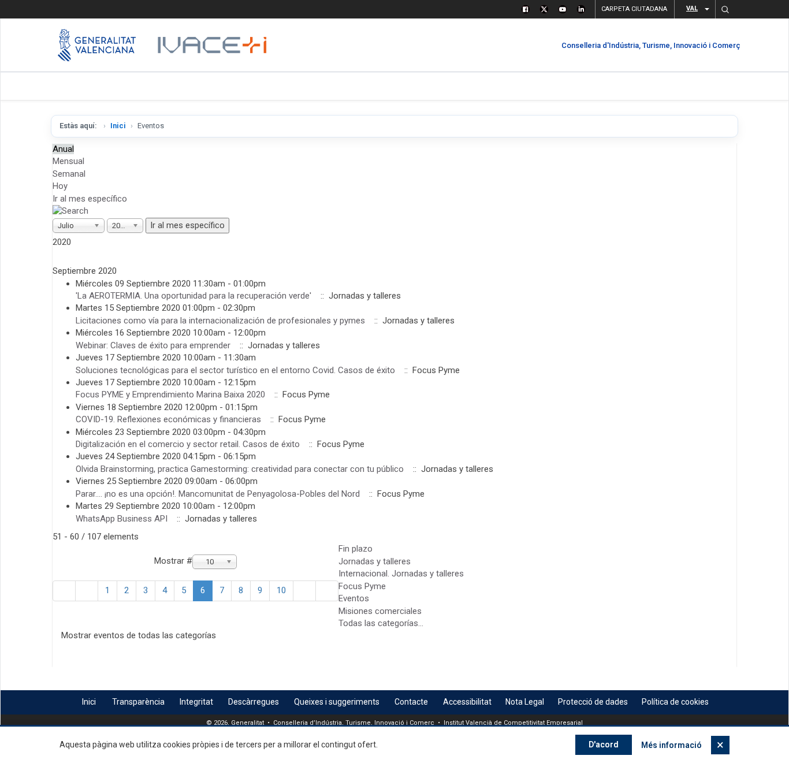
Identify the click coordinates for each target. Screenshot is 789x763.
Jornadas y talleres (374, 561)
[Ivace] (211, 45)
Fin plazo (355, 549)
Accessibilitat (467, 701)
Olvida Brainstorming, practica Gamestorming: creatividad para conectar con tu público (240, 469)
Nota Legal (524, 701)
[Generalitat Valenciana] (97, 45)
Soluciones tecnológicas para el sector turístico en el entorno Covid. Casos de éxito (235, 370)
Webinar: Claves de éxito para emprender (153, 345)
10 (281, 590)
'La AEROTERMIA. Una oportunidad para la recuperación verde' (193, 296)
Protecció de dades (593, 701)
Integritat (196, 701)
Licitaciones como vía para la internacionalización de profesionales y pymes (220, 320)
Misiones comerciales (380, 611)
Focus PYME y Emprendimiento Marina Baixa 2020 (170, 394)
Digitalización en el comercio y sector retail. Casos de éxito (188, 444)
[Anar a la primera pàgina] (64, 590)
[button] (725, 9)
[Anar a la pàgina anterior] (86, 590)
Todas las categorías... (380, 623)
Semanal (69, 174)
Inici (118, 125)
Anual (63, 149)
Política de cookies (675, 701)
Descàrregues (253, 701)
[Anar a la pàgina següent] (304, 590)
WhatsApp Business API (122, 518)
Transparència (138, 701)
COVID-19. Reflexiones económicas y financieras (168, 419)
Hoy (60, 186)
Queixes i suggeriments (336, 701)
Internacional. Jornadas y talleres (401, 573)
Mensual (68, 161)
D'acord (604, 744)
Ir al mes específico (90, 198)
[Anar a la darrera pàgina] (326, 590)
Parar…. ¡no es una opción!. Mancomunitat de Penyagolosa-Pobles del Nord (218, 494)
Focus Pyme (362, 586)
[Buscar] (70, 211)
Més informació (671, 745)
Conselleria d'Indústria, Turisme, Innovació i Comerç (650, 45)
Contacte (411, 701)
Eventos (353, 598)
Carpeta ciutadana (634, 9)
